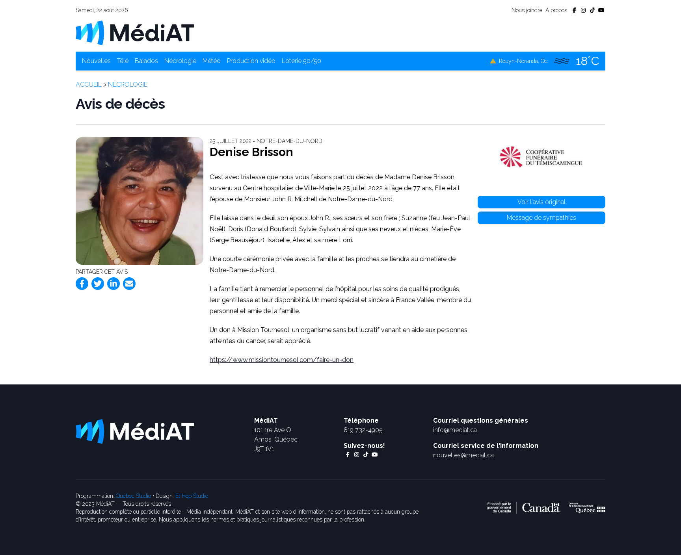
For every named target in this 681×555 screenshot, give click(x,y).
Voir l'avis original (541, 202)
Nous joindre (527, 10)
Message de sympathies (541, 217)
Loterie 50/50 (301, 61)
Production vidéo (251, 61)
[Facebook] (82, 283)
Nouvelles (96, 61)
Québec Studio (133, 496)
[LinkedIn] (113, 283)
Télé (122, 61)
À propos (556, 10)
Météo (212, 61)
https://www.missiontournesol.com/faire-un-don (282, 360)
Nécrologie (180, 61)
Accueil (89, 84)
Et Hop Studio (191, 496)
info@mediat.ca (455, 430)
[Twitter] (97, 283)
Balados (146, 61)
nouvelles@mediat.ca (463, 455)
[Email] (129, 283)
